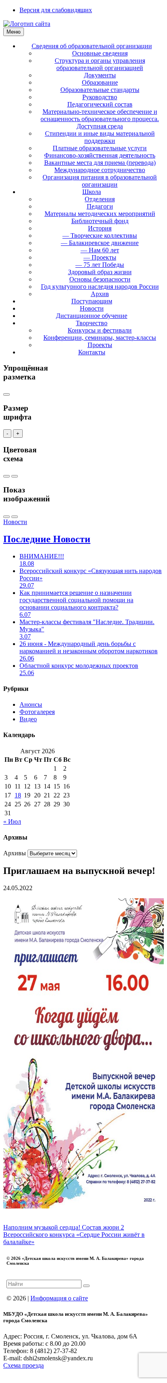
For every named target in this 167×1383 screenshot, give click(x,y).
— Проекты (100, 257)
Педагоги (100, 206)
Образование (100, 82)
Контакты (91, 352)
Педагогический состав (100, 104)
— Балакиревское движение (100, 242)
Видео (28, 719)
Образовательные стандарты (99, 89)
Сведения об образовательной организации (92, 46)
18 (18, 795)
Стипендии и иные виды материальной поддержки (100, 137)
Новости (92, 308)
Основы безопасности (100, 279)
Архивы (14, 853)
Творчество (91, 323)
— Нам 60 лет (100, 250)
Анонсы (30, 704)
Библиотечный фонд (99, 220)
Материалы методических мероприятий (100, 213)
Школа (91, 191)
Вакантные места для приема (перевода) (100, 162)
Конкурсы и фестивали (100, 330)
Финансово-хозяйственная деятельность (99, 155)
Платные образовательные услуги (100, 148)
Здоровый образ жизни (100, 272)
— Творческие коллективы (99, 235)
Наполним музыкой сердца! (42, 1227)
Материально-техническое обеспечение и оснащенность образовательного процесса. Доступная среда (100, 119)
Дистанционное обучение (91, 315)
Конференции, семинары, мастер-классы (99, 337)
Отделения (100, 199)
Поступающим (91, 301)
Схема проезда (23, 1365)
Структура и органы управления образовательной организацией (100, 64)
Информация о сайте (59, 1298)
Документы (100, 75)
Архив (100, 293)
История (99, 228)
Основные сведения (100, 53)
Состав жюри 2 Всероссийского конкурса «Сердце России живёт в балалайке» (74, 1234)
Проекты (100, 344)
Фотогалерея (37, 711)
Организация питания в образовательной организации (100, 181)
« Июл (12, 821)
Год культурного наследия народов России (100, 286)
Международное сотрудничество (99, 169)
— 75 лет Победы (99, 264)
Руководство (99, 97)
